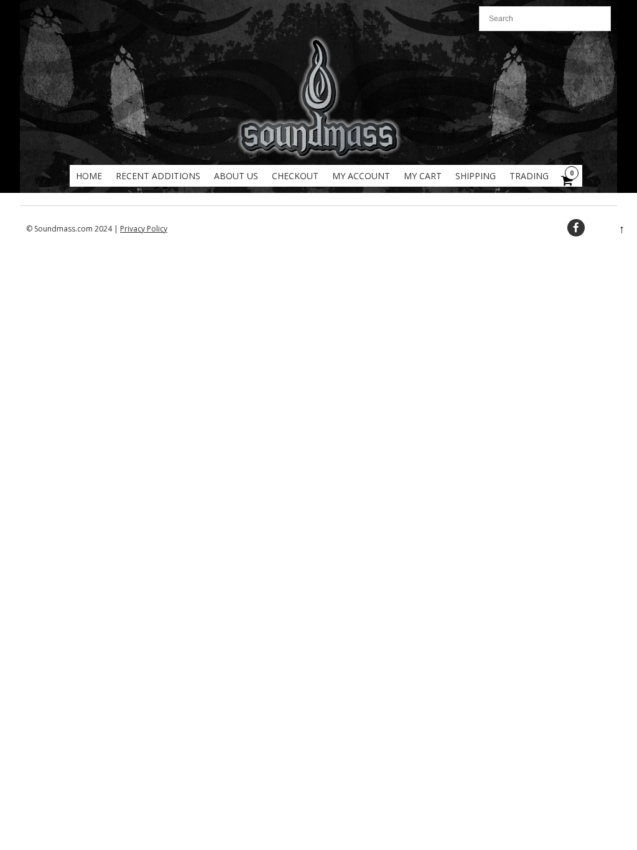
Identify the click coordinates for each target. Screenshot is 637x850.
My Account (361, 176)
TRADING (529, 176)
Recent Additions (158, 176)
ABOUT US (236, 176)
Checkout (295, 176)
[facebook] (576, 227)
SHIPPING (475, 176)
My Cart (423, 176)
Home (89, 176)
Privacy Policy (143, 228)
